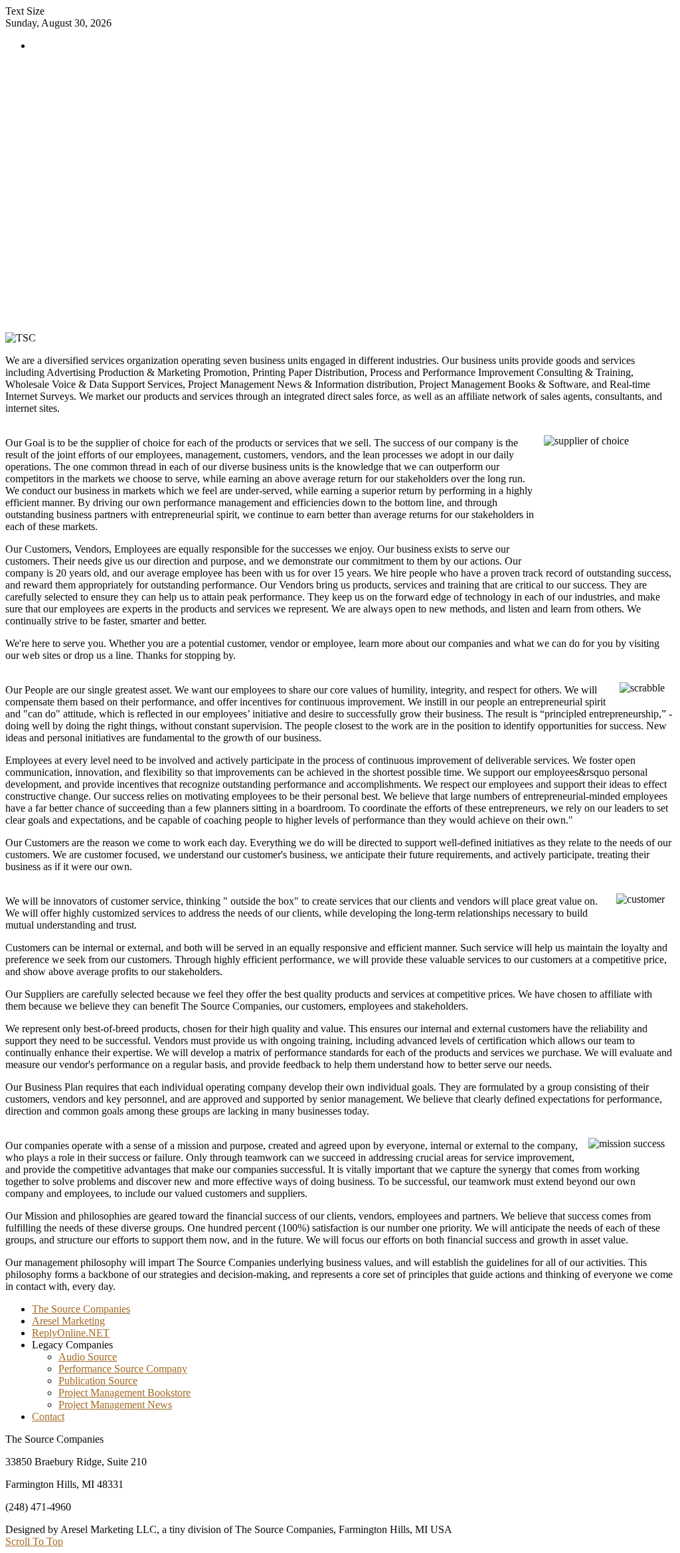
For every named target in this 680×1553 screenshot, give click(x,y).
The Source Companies (81, 1309)
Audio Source (87, 1356)
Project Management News (115, 1404)
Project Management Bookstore (124, 1392)
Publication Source (97, 1380)
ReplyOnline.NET (71, 1332)
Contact (48, 1416)
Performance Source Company (122, 1368)
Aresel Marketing (68, 1320)
